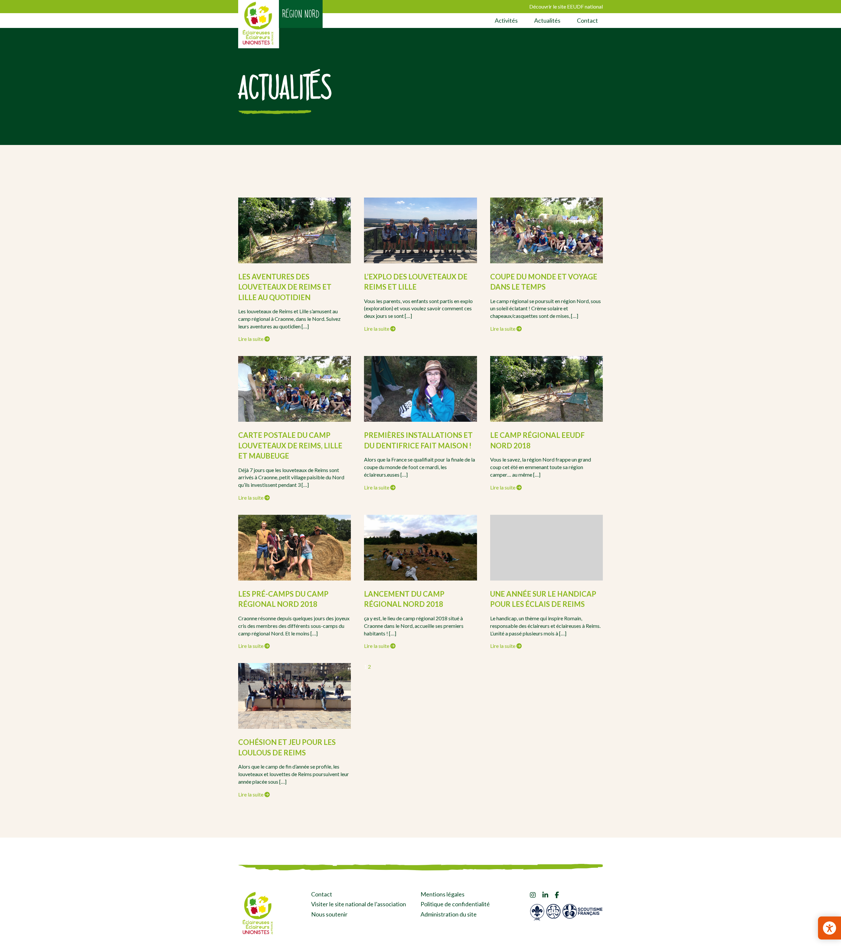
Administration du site (448, 914)
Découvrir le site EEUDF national (566, 6)
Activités (506, 20)
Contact (587, 20)
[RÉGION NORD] (258, 24)
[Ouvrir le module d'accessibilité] (829, 927)
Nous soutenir (329, 914)
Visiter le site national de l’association (358, 904)
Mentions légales (442, 894)
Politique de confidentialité (455, 904)
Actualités (547, 20)
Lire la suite (251, 339)
